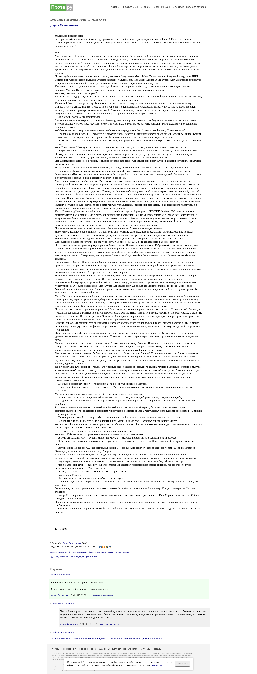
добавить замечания (63, 603)
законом (99, 655)
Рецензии (145, 7)
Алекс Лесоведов (59, 595)
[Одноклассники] (103, 547)
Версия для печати (78, 552)
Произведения (130, 7)
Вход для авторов (196, 7)
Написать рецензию (60, 574)
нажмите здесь (158, 665)
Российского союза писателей (121, 670)
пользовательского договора (170, 653)
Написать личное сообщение (90, 638)
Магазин (165, 7)
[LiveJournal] (110, 547)
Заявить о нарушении (118, 552)
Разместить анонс (97, 552)
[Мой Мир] (106, 547)
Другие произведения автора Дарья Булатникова (73, 556)
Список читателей (58, 552)
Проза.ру (156, 648)
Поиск (155, 7)
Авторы (115, 7)
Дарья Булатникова (64, 25)
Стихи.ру (145, 648)
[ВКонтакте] (100, 547)
